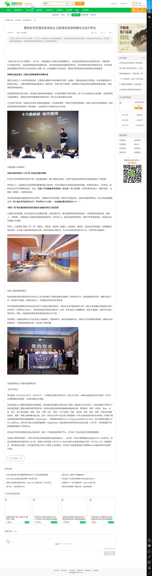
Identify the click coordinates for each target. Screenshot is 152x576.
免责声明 (80, 570)
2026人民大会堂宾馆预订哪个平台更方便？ (21, 479)
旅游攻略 (137, 140)
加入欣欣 (64, 570)
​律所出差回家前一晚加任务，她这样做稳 (76, 486)
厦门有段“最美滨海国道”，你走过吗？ (133, 68)
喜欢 (17, 458)
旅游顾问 (18, 10)
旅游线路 (122, 144)
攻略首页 (55, 15)
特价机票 (122, 148)
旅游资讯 (28, 4)
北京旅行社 (140, 125)
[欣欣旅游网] (13, 3)
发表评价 (109, 553)
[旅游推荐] (127, 137)
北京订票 (125, 120)
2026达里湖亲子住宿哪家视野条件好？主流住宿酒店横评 (26, 475)
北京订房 (125, 115)
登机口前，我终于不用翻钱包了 (72, 475)
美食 (63, 15)
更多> (144, 58)
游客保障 (114, 3)
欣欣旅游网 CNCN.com (76, 572)
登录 (137, 9)
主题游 (59, 10)
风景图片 (139, 115)
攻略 (76, 10)
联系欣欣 (88, 570)
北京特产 (139, 120)
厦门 (67, 4)
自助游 (49, 10)
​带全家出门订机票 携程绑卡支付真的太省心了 (77, 479)
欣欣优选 (30, 10)
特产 (68, 15)
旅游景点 (122, 140)
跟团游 (39, 10)
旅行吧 (93, 15)
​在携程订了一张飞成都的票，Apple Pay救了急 (77, 483)
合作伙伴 (72, 570)
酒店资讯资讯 (27, 20)
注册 (142, 9)
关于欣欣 (56, 570)
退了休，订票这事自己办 (15, 486)
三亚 (72, 4)
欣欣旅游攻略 (9, 20)
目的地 (69, 10)
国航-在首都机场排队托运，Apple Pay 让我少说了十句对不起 (28, 483)
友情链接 (95, 570)
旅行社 (136, 144)
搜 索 (80, 3)
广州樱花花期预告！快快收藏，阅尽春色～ (135, 84)
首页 (9, 10)
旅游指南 (85, 15)
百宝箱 (85, 10)
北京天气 (125, 125)
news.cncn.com (29, 5)
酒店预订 (137, 148)
